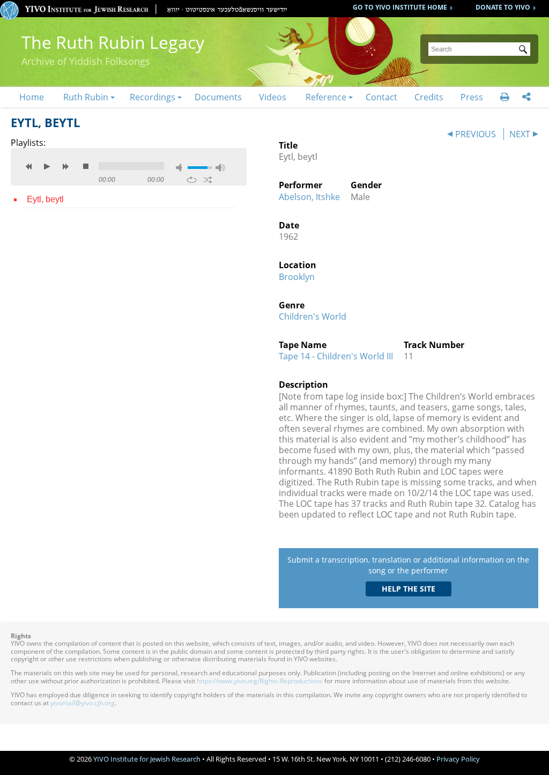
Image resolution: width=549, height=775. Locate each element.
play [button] (47, 166)
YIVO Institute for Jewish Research (147, 759)
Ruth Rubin (85, 97)
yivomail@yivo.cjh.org (82, 702)
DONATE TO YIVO (503, 7)
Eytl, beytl (45, 199)
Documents (218, 97)
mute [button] (181, 168)
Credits (428, 97)
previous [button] (28, 166)
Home (31, 97)
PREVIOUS (475, 134)
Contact (381, 97)
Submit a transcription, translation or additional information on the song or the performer (408, 565)
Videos (272, 97)
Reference (326, 97)
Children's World (312, 316)
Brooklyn (297, 277)
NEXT (519, 134)
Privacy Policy (458, 759)
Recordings (152, 97)
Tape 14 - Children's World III (336, 356)
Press (472, 97)
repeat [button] (191, 179)
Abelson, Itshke (309, 197)
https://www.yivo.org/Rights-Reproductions (260, 680)
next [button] (65, 166)
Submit (525, 50)
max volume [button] (220, 168)
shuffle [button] (207, 179)
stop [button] (85, 166)
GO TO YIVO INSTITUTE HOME (400, 7)
